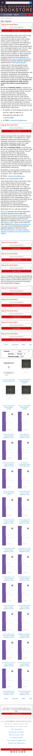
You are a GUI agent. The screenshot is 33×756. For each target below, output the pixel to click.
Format (7, 351)
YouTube (19, 752)
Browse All (9, 18)
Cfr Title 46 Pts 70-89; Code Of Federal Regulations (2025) (24, 493)
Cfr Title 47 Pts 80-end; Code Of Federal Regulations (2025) (24, 692)
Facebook (11, 752)
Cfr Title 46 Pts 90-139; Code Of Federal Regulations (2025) (24, 578)
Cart (29, 15)
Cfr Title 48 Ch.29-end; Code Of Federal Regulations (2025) (24, 607)
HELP (16, 15)
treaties (25, 215)
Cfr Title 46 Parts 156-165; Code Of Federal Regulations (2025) (8, 692)
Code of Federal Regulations (21, 59)
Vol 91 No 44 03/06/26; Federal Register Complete (24, 407)
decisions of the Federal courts (11, 215)
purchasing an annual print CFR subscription (16, 225)
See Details (16, 714)
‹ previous (14, 345)
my (6, 15)
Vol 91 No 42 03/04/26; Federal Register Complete (24, 381)
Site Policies (16, 729)
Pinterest (22, 752)
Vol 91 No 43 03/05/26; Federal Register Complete (9, 407)
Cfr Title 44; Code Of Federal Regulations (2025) (8, 493)
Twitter (14, 752)
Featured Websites (16, 743)
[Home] (16, 11)
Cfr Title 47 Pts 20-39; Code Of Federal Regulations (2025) (8, 436)
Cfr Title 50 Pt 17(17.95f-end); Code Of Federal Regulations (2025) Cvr (24, 464)
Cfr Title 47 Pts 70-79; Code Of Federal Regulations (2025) (8, 607)
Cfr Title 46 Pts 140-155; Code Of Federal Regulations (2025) (24, 664)
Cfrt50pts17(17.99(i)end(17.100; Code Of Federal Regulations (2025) (24, 635)
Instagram (17, 752)
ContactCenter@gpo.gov (18, 120)
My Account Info (16, 735)
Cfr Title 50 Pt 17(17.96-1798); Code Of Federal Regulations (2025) (24, 550)
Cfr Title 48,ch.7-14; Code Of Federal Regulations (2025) (24, 436)
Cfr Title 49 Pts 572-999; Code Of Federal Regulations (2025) (8, 550)
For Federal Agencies (16, 740)
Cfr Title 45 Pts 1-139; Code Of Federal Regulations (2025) (8, 578)
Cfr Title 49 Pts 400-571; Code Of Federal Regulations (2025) (8, 464)
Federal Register (20, 62)
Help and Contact (16, 732)
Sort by (11, 354)
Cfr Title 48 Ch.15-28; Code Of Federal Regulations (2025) (24, 521)
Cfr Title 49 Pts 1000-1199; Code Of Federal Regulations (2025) (8, 635)
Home (2, 18)
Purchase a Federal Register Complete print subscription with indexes (15, 231)
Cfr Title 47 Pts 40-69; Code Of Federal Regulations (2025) (8, 521)
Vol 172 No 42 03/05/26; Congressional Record (8, 380)
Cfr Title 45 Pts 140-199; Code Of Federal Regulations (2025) (8, 664)
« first (6, 345)
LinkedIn (25, 752)
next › (24, 345)
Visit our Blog (16, 749)
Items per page (13, 356)
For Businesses (16, 737)
